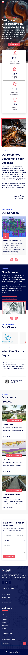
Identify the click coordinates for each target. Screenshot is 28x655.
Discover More (14, 44)
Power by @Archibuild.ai (14, 652)
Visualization (5, 625)
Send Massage (9, 556)
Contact (4, 628)
